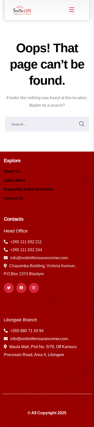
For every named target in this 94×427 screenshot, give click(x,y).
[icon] (9, 288)
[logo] (21, 9)
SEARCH (81, 124)
